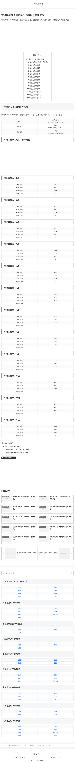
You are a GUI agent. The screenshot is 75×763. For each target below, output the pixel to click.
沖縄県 (55, 735)
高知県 (55, 714)
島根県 (19, 696)
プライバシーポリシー (55, 757)
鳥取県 (19, 693)
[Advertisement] (37, 36)
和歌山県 (55, 681)
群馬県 (19, 614)
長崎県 (19, 732)
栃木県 (19, 611)
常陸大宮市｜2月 (35, 68)
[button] (71, 573)
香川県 (19, 714)
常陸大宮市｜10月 (35, 92)
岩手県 (19, 593)
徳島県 (19, 711)
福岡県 (19, 726)
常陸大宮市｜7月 (35, 83)
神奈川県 (55, 614)
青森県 (19, 590)
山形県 (55, 590)
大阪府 (19, 681)
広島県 (55, 693)
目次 (34, 55)
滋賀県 (19, 675)
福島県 (55, 593)
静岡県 (19, 663)
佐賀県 (19, 729)
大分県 (55, 726)
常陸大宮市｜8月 (35, 86)
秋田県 (55, 587)
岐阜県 (19, 660)
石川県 (19, 648)
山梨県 (19, 632)
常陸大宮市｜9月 (35, 89)
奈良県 (55, 678)
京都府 (19, 678)
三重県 (55, 663)
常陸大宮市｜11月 (35, 95)
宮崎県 (55, 729)
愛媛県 (55, 711)
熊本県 (19, 735)
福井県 (55, 645)
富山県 (19, 645)
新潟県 (19, 629)
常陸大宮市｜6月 (35, 80)
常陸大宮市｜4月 (35, 74)
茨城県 (19, 608)
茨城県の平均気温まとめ (9, 457)
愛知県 (55, 660)
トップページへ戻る (19, 757)
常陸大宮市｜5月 (35, 77)
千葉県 (55, 608)
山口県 (55, 696)
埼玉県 (19, 617)
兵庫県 (55, 675)
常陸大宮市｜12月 (35, 98)
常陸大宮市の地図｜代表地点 (38, 62)
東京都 (55, 611)
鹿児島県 (55, 732)
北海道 (19, 587)
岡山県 (19, 699)
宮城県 (19, 596)
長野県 (55, 629)
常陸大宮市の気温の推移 (36, 59)
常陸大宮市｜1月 (35, 65)
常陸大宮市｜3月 (35, 71)
